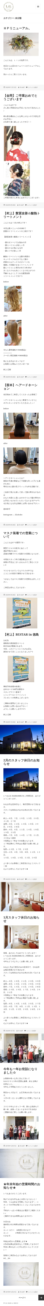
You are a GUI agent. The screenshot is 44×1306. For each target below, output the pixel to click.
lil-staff (22, 87)
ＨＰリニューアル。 (17, 28)
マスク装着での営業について (20, 535)
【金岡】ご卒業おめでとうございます (20, 97)
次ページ (41, 1297)
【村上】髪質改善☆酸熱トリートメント (21, 215)
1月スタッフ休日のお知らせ (21, 919)
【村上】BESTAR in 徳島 (21, 634)
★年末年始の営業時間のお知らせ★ (21, 1186)
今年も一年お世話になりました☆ (20, 1070)
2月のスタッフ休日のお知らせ (21, 762)
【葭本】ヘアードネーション (20, 387)
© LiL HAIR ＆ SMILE (10, 1303)
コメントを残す (33, 87)
